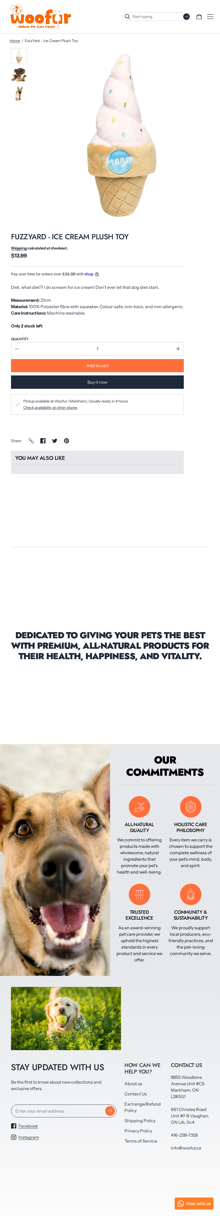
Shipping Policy (140, 1120)
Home (15, 40)
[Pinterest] (66, 441)
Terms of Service (140, 1141)
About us (133, 1083)
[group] (19, 56)
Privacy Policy (138, 1130)
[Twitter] (55, 441)
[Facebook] (43, 441)
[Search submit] (186, 17)
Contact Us (135, 1093)
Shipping (19, 248)
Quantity (19, 339)
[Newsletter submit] (110, 1111)
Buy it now (97, 382)
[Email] (31, 441)
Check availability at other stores (50, 407)
